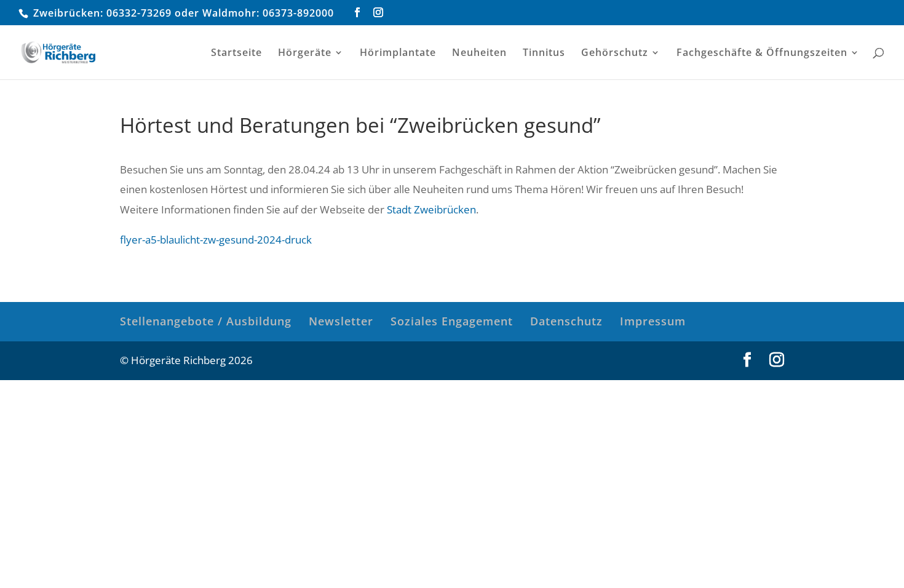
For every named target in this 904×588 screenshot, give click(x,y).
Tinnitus (544, 53)
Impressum (653, 321)
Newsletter (341, 321)
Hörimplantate (398, 53)
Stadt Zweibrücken (431, 209)
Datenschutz (566, 321)
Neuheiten (479, 53)
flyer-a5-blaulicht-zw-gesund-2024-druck (216, 239)
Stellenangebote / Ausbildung (205, 321)
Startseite (236, 53)
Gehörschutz (614, 53)
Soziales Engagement (452, 321)
